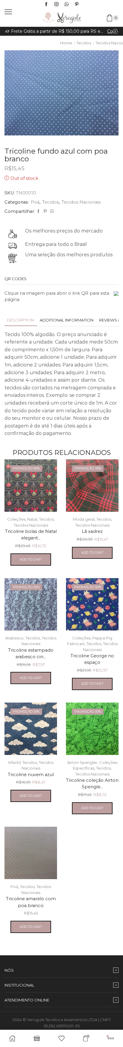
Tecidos (83, 42)
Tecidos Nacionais (81, 202)
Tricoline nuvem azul (31, 774)
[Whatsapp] (66, 4)
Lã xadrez (92, 531)
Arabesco (14, 638)
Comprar (112, 31)
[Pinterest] (77, 4)
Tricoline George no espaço (92, 659)
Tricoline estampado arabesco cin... (30, 653)
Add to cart (31, 559)
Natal (32, 519)
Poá (35, 202)
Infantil (14, 762)
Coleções (16, 519)
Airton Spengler (82, 762)
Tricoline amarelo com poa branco (31, 902)
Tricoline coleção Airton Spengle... (92, 783)
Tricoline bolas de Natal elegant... (31, 535)
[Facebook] (46, 4)
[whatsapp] (51, 211)
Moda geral (84, 519)
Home (66, 42)
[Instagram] (56, 4)
